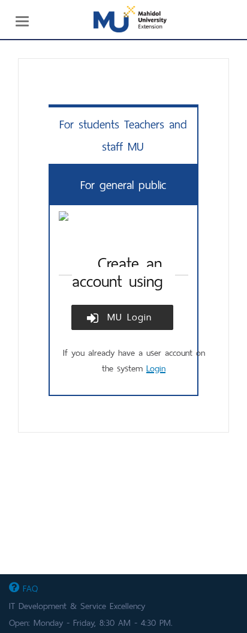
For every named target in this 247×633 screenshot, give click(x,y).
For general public (123, 185)
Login (155, 368)
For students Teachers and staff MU (123, 136)
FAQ (28, 588)
